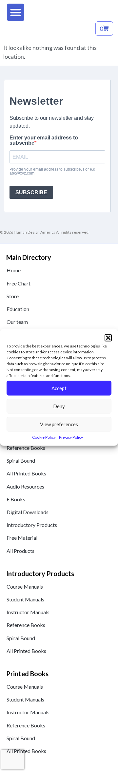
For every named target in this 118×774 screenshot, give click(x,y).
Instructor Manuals (28, 612)
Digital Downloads (28, 512)
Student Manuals (25, 599)
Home (14, 270)
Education (18, 309)
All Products (20, 551)
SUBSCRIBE (31, 192)
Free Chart (18, 283)
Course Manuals (25, 586)
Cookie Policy (44, 436)
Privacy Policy (71, 436)
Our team (17, 322)
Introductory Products (32, 525)
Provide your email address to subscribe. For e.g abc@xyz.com (52, 171)
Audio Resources (25, 486)
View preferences (59, 424)
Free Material (22, 537)
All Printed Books (26, 473)
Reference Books (26, 448)
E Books (16, 499)
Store (13, 296)
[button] (108, 338)
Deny (59, 406)
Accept (59, 388)
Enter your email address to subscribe (44, 140)
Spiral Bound (21, 460)
